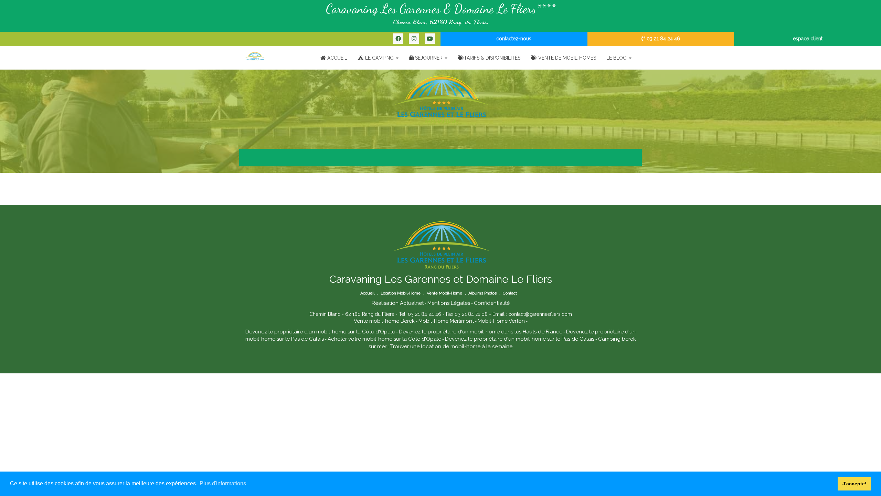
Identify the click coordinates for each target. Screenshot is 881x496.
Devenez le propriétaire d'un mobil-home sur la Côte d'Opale (320, 332)
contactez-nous (513, 38)
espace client (807, 38)
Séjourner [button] (429, 58)
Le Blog (617, 58)
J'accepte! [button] (854, 483)
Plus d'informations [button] (223, 483)
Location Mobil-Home (401, 293)
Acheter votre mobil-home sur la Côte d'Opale (384, 339)
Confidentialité (492, 303)
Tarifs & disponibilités (492, 58)
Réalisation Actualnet (398, 303)
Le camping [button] (379, 58)
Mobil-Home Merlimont (446, 321)
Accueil (336, 58)
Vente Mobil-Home (444, 293)
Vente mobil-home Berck (384, 321)
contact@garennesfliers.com (540, 314)
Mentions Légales (448, 303)
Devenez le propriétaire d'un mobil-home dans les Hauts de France (480, 332)
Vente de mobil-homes (566, 58)
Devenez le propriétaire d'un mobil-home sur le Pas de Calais (519, 339)
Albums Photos (482, 293)
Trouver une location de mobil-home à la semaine (451, 346)
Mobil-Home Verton (501, 321)
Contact (510, 293)
